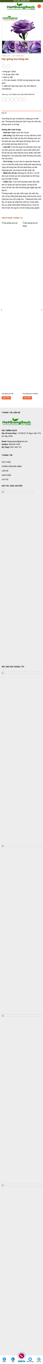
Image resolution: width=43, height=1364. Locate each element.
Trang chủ (6, 56)
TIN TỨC (5, 479)
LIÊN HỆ (5, 471)
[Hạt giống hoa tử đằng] (32, 306)
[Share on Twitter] (12, 99)
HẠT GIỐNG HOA (18, 56)
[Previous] (1, 314)
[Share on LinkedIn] (24, 99)
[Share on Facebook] (8, 99)
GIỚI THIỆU (6, 462)
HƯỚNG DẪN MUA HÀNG (12, 466)
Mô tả (4, 113)
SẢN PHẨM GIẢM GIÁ (27, 94)
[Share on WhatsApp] (4, 99)
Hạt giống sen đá (7, 393)
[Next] (41, 314)
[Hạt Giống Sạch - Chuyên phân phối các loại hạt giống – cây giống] (21, 6)
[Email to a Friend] (16, 99)
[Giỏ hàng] (39, 6)
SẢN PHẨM (6, 475)
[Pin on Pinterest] (20, 99)
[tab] (21, 113)
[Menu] (3, 6)
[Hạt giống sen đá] (11, 306)
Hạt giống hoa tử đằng (30, 393)
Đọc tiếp (6, 398)
